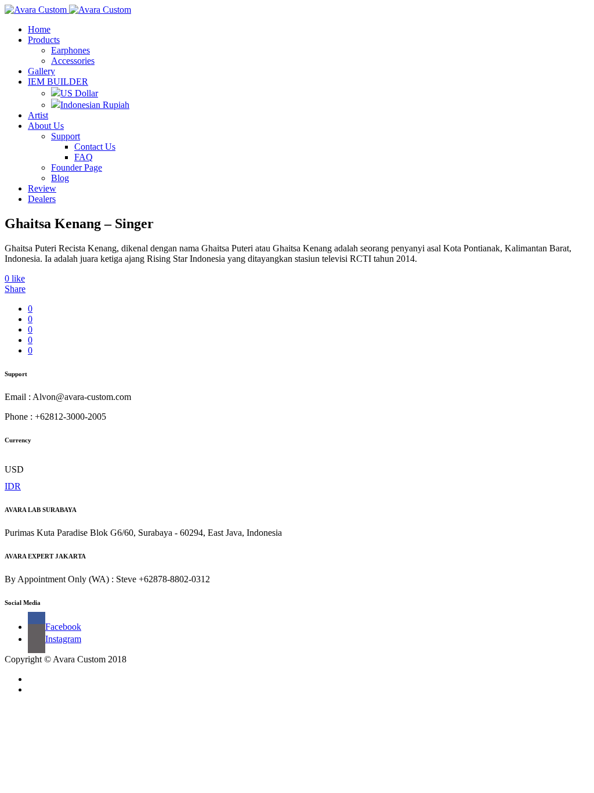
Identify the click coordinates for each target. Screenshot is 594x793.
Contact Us (94, 147)
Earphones (70, 50)
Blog (60, 178)
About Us (46, 126)
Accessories (73, 61)
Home (39, 29)
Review (42, 188)
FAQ (83, 157)
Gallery (41, 71)
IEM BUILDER (58, 81)
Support (65, 136)
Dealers (42, 199)
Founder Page (76, 167)
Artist (38, 115)
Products (44, 40)
